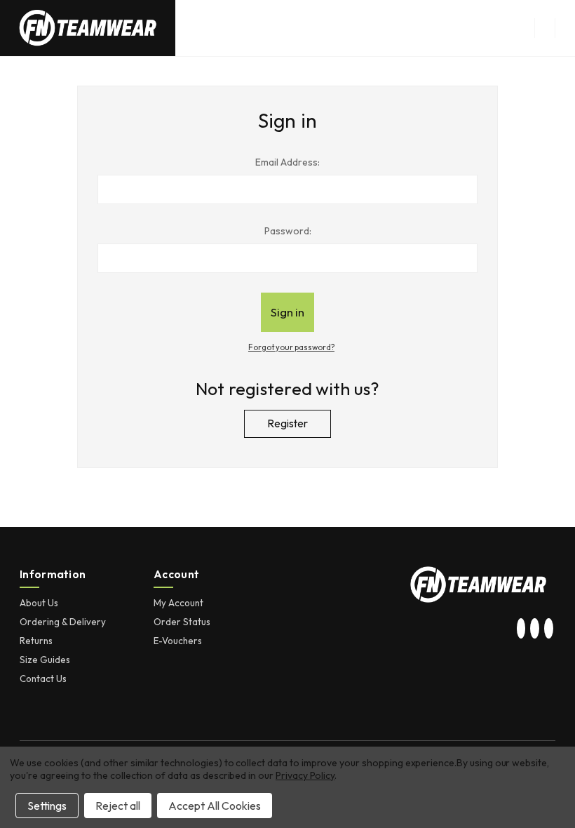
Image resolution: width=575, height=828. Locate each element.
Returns (36, 640)
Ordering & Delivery (63, 621)
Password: (287, 231)
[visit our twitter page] (535, 629)
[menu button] (544, 28)
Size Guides (45, 659)
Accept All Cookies (214, 806)
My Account (178, 602)
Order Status (182, 621)
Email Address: (287, 162)
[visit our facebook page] (548, 629)
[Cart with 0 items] (565, 28)
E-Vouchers (178, 640)
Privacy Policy (305, 775)
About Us (39, 602)
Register (287, 423)
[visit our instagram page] (521, 629)
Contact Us (43, 678)
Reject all (117, 806)
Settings (47, 806)
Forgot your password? (291, 347)
